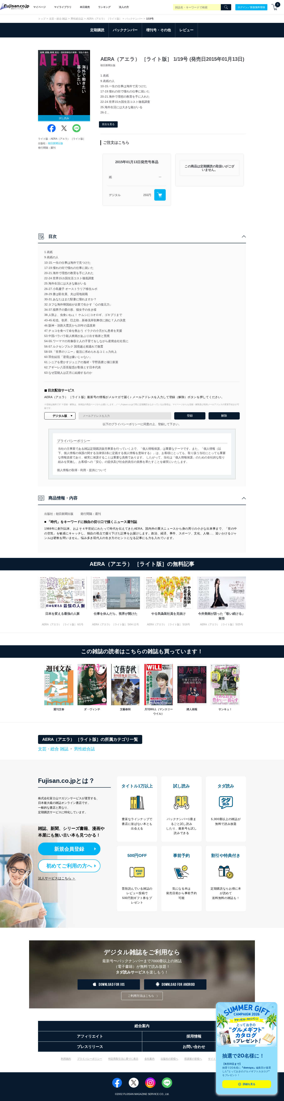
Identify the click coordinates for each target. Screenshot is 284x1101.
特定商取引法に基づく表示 (123, 1058)
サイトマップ (215, 1058)
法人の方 (124, 7)
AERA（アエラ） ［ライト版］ (104, 18)
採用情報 (193, 1036)
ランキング (104, 7)
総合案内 (142, 1026)
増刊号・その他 (158, 30)
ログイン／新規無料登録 (251, 7)
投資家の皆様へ (193, 1058)
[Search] (226, 7)
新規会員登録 (69, 849)
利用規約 (66, 1058)
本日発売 (85, 7)
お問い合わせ (194, 1047)
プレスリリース (90, 1047)
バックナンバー (134, 18)
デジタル (115, 195)
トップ (42, 18)
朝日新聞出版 (55, 143)
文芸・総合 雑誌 (58, 18)
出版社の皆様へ (169, 1058)
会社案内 (149, 1058)
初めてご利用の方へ (69, 866)
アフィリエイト (90, 1036)
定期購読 (97, 30)
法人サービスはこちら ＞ (56, 878)
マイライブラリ (63, 7)
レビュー (186, 30)
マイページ (39, 7)
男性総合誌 (77, 18)
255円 (147, 195)
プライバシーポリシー (89, 1058)
